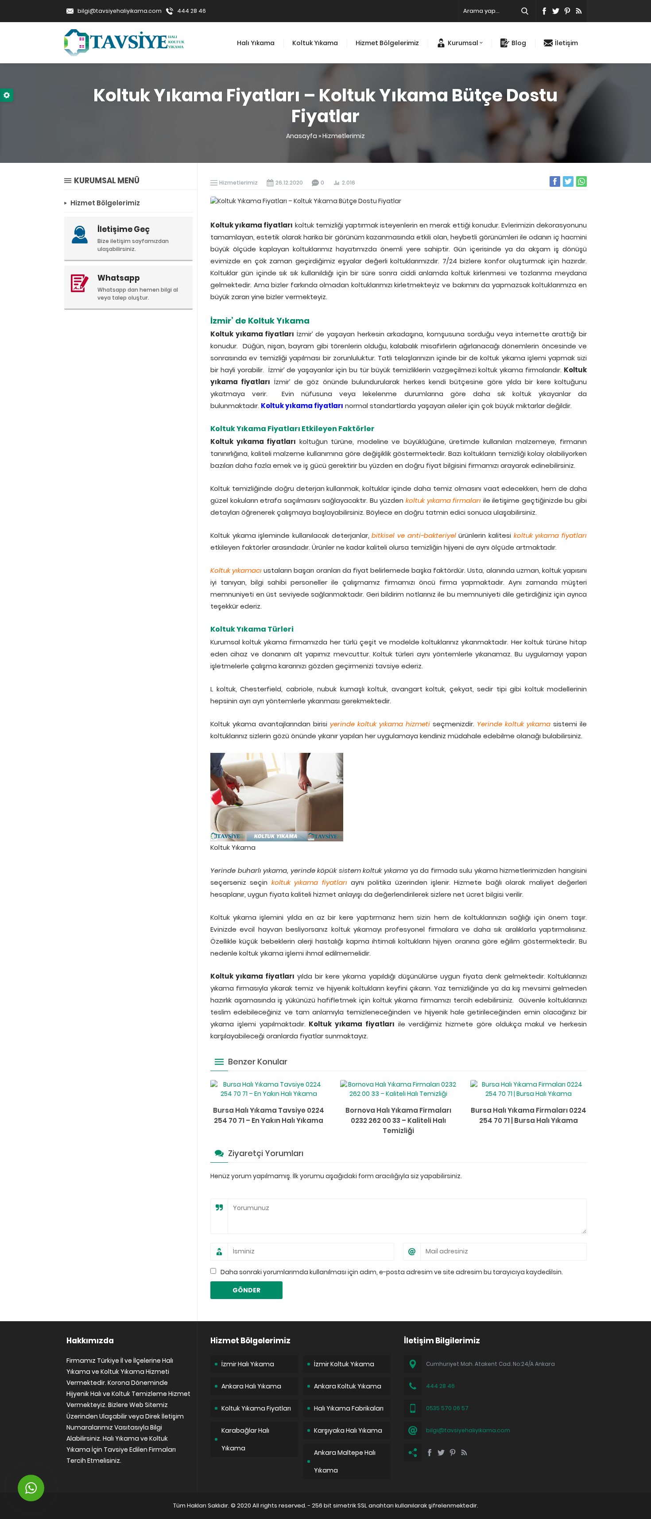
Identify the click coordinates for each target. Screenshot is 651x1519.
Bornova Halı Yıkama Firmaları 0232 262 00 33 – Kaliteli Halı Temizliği (398, 1120)
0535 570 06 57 (447, 1408)
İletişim (566, 43)
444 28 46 (191, 11)
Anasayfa (301, 135)
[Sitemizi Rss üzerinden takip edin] (578, 11)
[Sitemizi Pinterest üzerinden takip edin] (567, 11)
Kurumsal (463, 43)
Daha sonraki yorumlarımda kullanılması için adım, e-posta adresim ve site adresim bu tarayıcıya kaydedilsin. (392, 1272)
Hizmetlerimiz (343, 135)
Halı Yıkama (256, 43)
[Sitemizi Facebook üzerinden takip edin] (544, 11)
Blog (519, 43)
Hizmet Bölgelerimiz (387, 43)
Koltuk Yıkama (315, 43)
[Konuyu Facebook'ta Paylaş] (555, 181)
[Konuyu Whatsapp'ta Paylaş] (581, 181)
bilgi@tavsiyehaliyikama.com (120, 11)
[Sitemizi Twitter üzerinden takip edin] (555, 11)
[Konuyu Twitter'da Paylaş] (568, 181)
